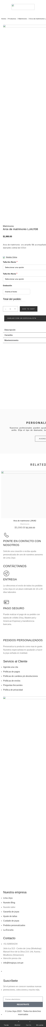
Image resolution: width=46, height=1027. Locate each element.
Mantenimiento (11, 340)
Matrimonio (22, 19)
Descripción (9, 330)
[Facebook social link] (21, 1)
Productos (12, 19)
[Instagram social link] (24, 1)
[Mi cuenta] (44, 7)
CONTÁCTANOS (14, 566)
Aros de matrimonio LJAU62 (24, 521)
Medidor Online (11, 257)
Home (3, 19)
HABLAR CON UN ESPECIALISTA (21, 318)
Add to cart (28, 309)
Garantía (8, 335)
